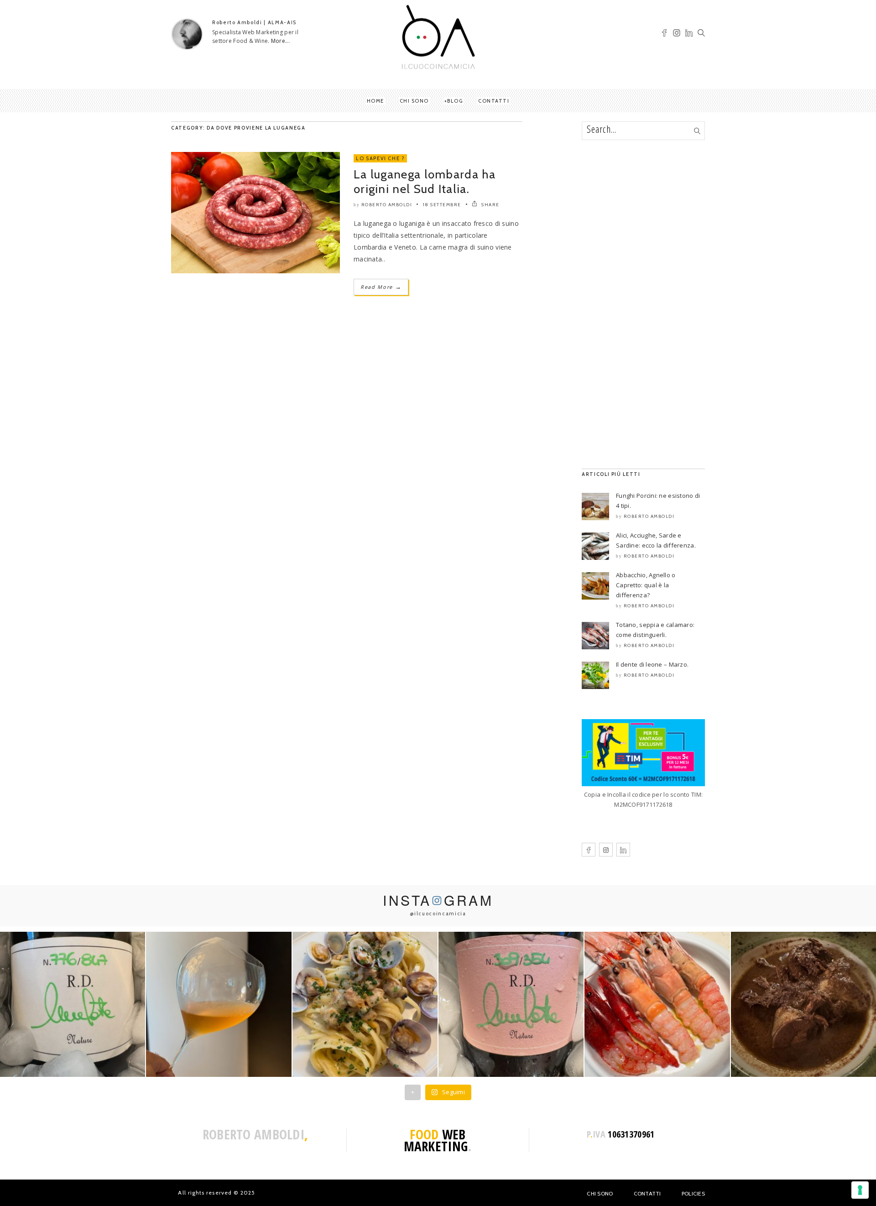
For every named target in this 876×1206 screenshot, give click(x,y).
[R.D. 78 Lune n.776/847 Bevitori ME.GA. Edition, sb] (218, 1004)
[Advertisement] (643, 304)
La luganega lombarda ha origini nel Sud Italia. (424, 181)
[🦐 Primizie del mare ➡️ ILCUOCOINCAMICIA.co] (657, 1004)
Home (375, 101)
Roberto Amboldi (386, 205)
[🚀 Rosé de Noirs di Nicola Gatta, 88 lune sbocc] (511, 1004)
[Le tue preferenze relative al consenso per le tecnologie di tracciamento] (860, 1190)
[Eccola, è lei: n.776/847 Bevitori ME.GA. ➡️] (72, 1004)
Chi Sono (600, 1193)
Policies (693, 1193)
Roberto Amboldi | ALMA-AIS (254, 22)
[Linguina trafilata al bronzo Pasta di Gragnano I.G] (365, 1004)
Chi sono (414, 101)
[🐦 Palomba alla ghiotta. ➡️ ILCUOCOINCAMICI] (803, 1004)
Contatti (493, 101)
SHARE (490, 205)
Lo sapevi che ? (380, 158)
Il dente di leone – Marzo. (652, 664)
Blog (455, 101)
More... (280, 41)
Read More (381, 286)
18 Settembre (442, 205)
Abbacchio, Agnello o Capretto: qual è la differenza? (646, 585)
